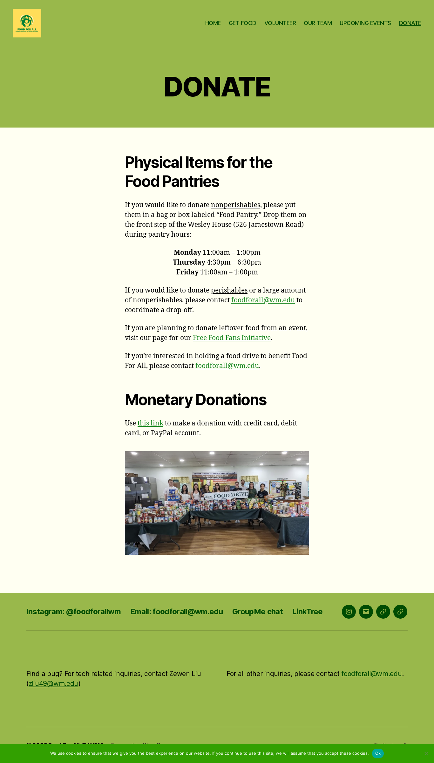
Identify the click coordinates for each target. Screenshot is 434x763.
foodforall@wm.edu (263, 300)
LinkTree (307, 611)
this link (150, 423)
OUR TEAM (318, 23)
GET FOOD (242, 23)
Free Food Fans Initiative (232, 338)
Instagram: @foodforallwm (73, 611)
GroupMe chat (257, 611)
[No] (426, 753)
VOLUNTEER (280, 23)
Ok (378, 753)
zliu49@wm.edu (53, 683)
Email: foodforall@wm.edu (176, 611)
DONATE (410, 23)
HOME (213, 23)
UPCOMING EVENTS (365, 23)
